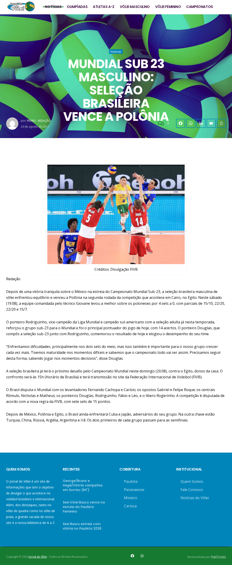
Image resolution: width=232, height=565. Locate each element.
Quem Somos (192, 481)
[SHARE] (221, 123)
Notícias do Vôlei (195, 497)
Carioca (130, 505)
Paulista (131, 481)
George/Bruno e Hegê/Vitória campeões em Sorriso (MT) (83, 485)
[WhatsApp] (190, 123)
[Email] (211, 123)
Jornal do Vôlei (38, 557)
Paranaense (134, 489)
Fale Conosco (192, 489)
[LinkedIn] (200, 123)
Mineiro (130, 497)
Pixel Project (218, 557)
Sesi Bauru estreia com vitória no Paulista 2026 (82, 526)
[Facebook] (180, 123)
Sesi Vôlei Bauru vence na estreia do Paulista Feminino (84, 507)
